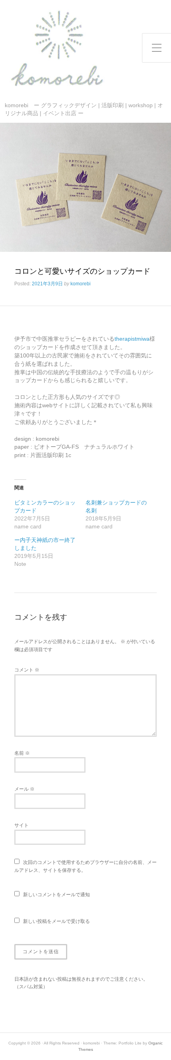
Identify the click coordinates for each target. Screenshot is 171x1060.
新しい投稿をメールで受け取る (56, 921)
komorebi (80, 284)
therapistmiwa (132, 339)
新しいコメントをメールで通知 (56, 894)
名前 (22, 753)
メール (24, 789)
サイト (21, 825)
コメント (26, 670)
